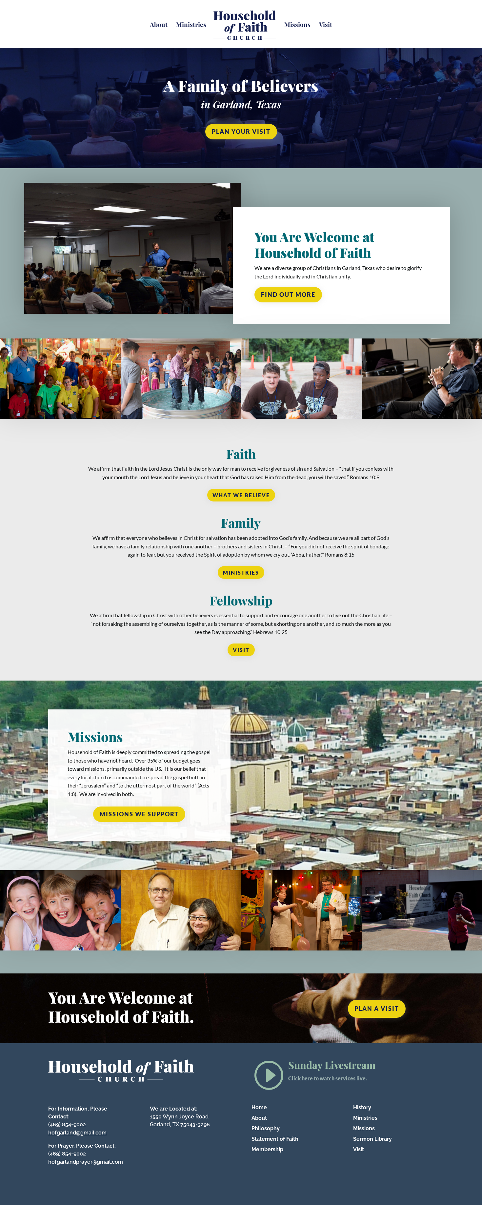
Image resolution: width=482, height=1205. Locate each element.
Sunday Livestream (331, 1065)
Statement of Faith (274, 1139)
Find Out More (288, 294)
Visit (325, 25)
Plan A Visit (376, 1008)
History (362, 1107)
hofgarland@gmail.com (77, 1133)
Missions (297, 25)
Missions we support (139, 814)
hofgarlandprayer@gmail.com (85, 1162)
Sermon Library (372, 1139)
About (159, 25)
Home (259, 1107)
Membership (267, 1149)
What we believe (241, 495)
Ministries (191, 25)
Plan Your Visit (241, 131)
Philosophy (265, 1128)
